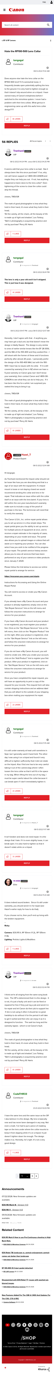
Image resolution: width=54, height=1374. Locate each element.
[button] (50, 3)
